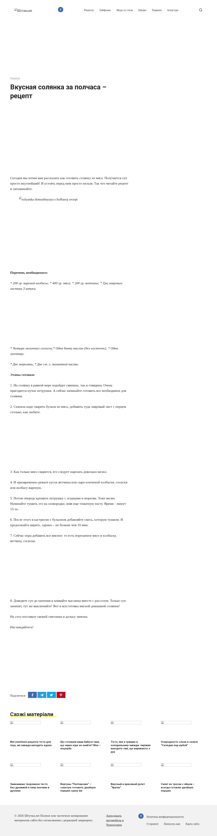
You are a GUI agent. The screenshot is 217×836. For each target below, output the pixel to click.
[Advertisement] (108, 46)
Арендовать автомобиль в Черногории (115, 820)
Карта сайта (192, 823)
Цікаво (142, 10)
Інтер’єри (172, 10)
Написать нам (172, 823)
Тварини (157, 10)
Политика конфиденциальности (165, 816)
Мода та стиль (124, 10)
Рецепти (89, 10)
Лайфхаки (105, 10)
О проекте (153, 823)
